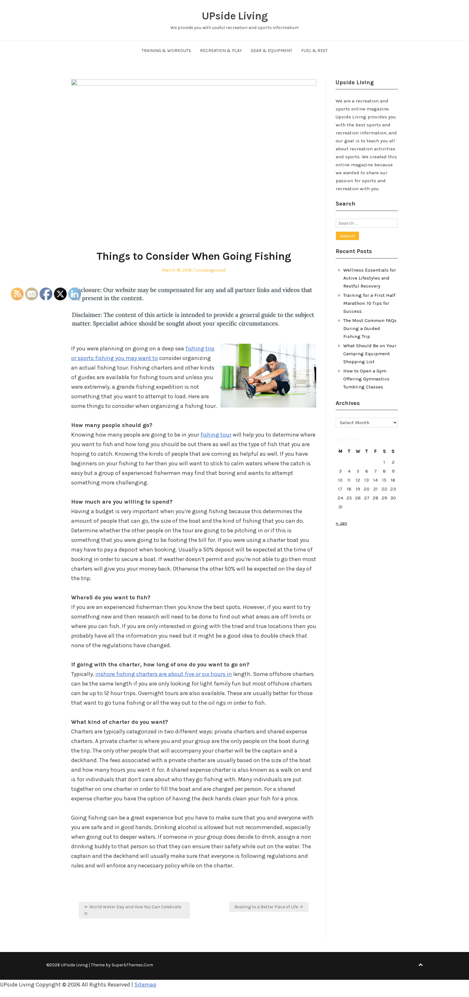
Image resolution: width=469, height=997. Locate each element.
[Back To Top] (420, 965)
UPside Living (235, 16)
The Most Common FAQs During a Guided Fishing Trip (370, 328)
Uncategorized (211, 270)
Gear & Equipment (271, 50)
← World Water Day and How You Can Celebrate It (132, 910)
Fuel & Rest (314, 50)
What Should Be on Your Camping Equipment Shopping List (369, 353)
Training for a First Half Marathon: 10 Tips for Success (369, 303)
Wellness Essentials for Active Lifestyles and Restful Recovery (369, 278)
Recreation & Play (221, 50)
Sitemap (145, 984)
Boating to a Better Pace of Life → (268, 907)
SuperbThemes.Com (132, 965)
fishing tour (215, 434)
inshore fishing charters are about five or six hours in (163, 674)
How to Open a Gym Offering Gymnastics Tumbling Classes (366, 379)
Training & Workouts (166, 50)
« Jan (341, 523)
